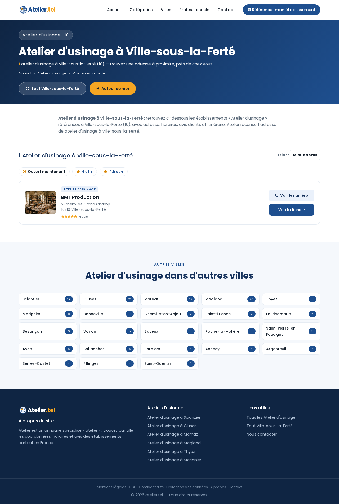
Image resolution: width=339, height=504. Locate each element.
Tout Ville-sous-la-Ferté (55, 88)
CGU (132, 486)
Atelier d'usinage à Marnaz (172, 434)
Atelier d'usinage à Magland (174, 443)
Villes (166, 9)
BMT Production (80, 197)
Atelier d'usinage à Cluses (172, 425)
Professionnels (194, 9)
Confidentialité (151, 486)
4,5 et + (116, 171)
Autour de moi (115, 88)
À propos (218, 486)
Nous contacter (262, 434)
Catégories (141, 9)
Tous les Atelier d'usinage (271, 417)
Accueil (114, 9)
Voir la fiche (289, 209)
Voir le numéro (294, 195)
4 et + (87, 171)
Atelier (41, 10)
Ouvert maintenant (46, 171)
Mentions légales (111, 486)
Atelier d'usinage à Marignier (174, 460)
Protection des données (187, 486)
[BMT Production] (40, 202)
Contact (226, 9)
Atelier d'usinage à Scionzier (173, 417)
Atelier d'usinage (51, 73)
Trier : (283, 154)
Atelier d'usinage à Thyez (171, 451)
